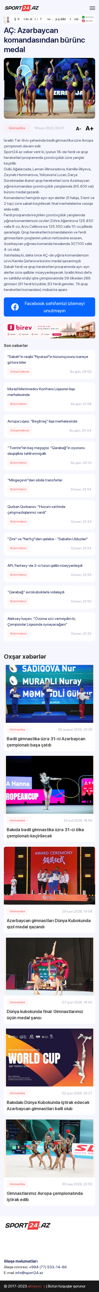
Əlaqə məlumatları (20, 1261)
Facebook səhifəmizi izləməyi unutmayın (55, 307)
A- (78, 129)
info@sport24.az (29, 1272)
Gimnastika (17, 128)
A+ (90, 128)
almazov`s (36, 1286)
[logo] (22, 8)
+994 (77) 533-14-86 (48, 1267)
